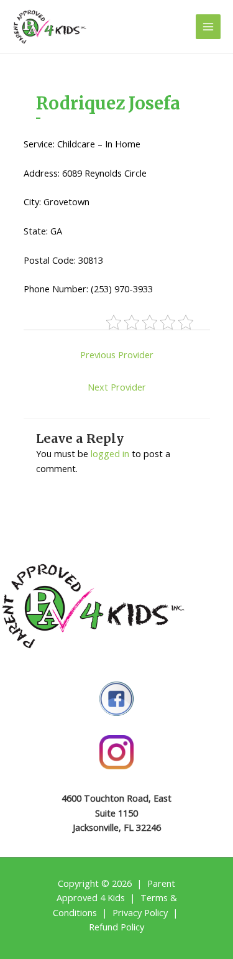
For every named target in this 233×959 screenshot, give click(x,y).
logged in (110, 453)
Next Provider (117, 387)
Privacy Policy (140, 912)
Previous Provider (116, 354)
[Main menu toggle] (208, 26)
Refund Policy (116, 926)
